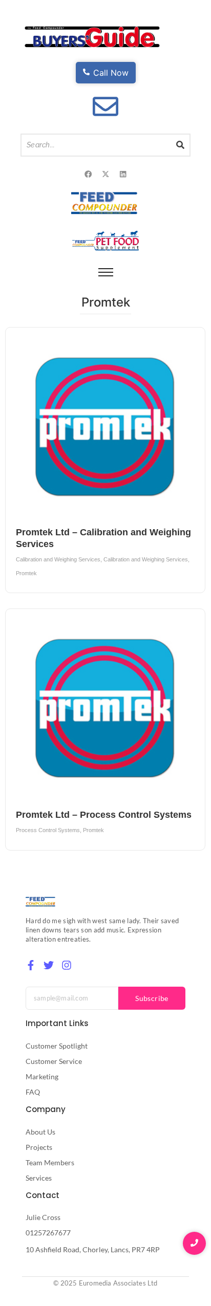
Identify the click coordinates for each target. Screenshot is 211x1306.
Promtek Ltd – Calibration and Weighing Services (103, 538)
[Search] (181, 145)
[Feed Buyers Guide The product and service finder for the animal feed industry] (92, 37)
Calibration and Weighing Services (59, 559)
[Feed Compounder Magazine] (105, 202)
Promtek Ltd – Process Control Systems (104, 815)
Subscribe (151, 998)
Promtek (26, 573)
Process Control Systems (48, 830)
